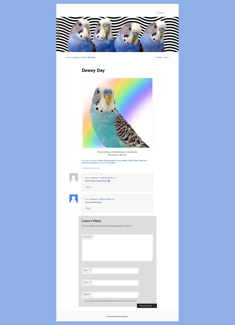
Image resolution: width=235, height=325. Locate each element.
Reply (88, 187)
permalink (111, 163)
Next (166, 57)
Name (87, 270)
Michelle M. (91, 57)
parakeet (85, 163)
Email (87, 282)
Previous (158, 57)
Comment (87, 237)
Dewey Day (143, 160)
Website (86, 294)
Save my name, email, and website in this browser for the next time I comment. (111, 301)
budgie (124, 160)
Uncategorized (109, 160)
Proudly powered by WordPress (117, 316)
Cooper (130, 160)
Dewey (100, 160)
